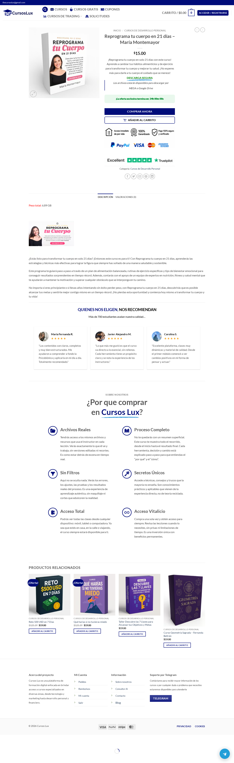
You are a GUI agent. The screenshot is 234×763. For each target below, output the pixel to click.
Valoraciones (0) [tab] (125, 197)
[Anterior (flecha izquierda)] (3, 757)
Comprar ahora (139, 111)
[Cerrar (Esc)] (33, 742)
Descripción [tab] (105, 197)
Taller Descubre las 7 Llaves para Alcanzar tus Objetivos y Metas (136, 623)
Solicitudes (100, 16)
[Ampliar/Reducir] (3, 742)
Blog (118, 702)
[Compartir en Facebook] (127, 176)
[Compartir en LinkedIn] (152, 176)
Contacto (120, 695)
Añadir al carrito (142, 120)
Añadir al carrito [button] (42, 631)
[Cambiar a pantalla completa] (13, 742)
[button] (45, 9)
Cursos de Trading (63, 16)
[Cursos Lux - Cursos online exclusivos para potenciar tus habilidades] (20, 12)
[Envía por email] (140, 176)
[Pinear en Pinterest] (146, 176)
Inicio (117, 30)
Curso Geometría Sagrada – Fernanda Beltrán (183, 634)
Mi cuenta (83, 695)
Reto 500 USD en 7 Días (41, 621)
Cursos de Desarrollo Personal (145, 30)
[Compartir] (23, 742)
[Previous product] (202, 29)
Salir (80, 702)
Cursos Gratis (86, 9)
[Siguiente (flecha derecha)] (13, 757)
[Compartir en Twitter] (134, 176)
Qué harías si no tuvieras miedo (90, 621)
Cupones (112, 9)
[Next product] (197, 29)
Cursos (61, 9)
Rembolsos (84, 688)
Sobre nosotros (123, 682)
